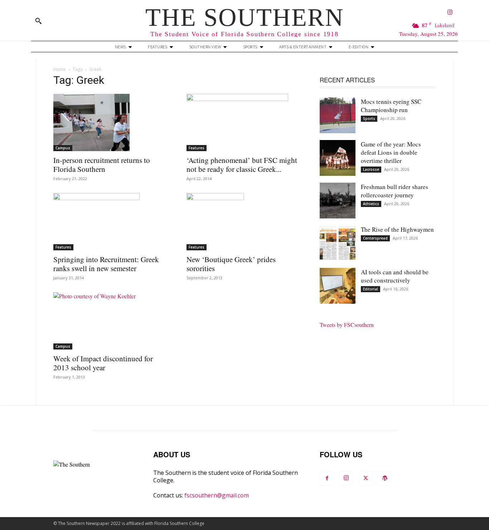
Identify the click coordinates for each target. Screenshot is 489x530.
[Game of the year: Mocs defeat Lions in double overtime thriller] (337, 158)
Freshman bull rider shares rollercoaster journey (394, 191)
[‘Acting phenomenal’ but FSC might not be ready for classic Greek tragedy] (244, 122)
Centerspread (375, 238)
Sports (369, 118)
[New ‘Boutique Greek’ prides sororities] (244, 221)
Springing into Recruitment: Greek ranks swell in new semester (106, 263)
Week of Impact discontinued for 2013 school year (103, 362)
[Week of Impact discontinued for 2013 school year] (111, 321)
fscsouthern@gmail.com (216, 495)
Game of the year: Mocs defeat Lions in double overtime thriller (391, 152)
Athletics (371, 203)
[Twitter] (365, 478)
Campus (62, 147)
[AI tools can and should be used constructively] (337, 286)
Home (59, 69)
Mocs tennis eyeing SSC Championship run (391, 105)
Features (196, 147)
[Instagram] (450, 12)
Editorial (370, 289)
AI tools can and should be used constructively (395, 276)
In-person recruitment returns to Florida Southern (101, 164)
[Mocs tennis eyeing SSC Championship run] (337, 115)
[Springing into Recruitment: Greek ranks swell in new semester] (111, 221)
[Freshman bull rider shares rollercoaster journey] (337, 200)
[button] (38, 21)
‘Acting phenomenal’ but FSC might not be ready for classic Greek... (242, 164)
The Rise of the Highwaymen (397, 229)
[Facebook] (327, 478)
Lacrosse (371, 169)
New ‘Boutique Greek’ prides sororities (231, 263)
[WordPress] (385, 478)
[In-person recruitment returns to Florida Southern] (111, 122)
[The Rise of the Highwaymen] (337, 243)
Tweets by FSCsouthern (347, 324)
